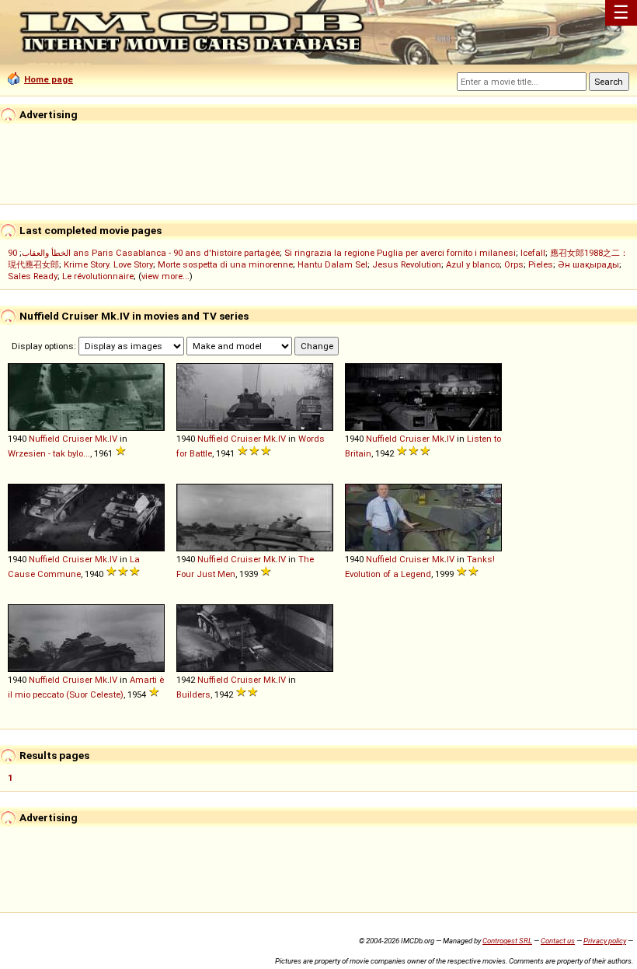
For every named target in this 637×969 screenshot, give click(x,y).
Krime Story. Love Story (108, 264)
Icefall (532, 252)
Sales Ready (32, 276)
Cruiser (77, 438)
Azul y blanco (473, 264)
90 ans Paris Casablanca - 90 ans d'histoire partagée (144, 252)
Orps (514, 264)
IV (113, 438)
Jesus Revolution (406, 264)
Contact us (558, 940)
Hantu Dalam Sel (332, 264)
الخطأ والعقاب (46, 252)
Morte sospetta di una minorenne (225, 264)
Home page (48, 79)
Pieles (540, 264)
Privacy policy (604, 940)
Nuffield (44, 438)
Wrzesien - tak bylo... (49, 453)
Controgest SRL (507, 940)
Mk (101, 438)
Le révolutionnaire (98, 276)
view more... (165, 276)
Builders (193, 694)
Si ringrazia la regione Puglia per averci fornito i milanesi (400, 252)
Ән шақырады (588, 264)
